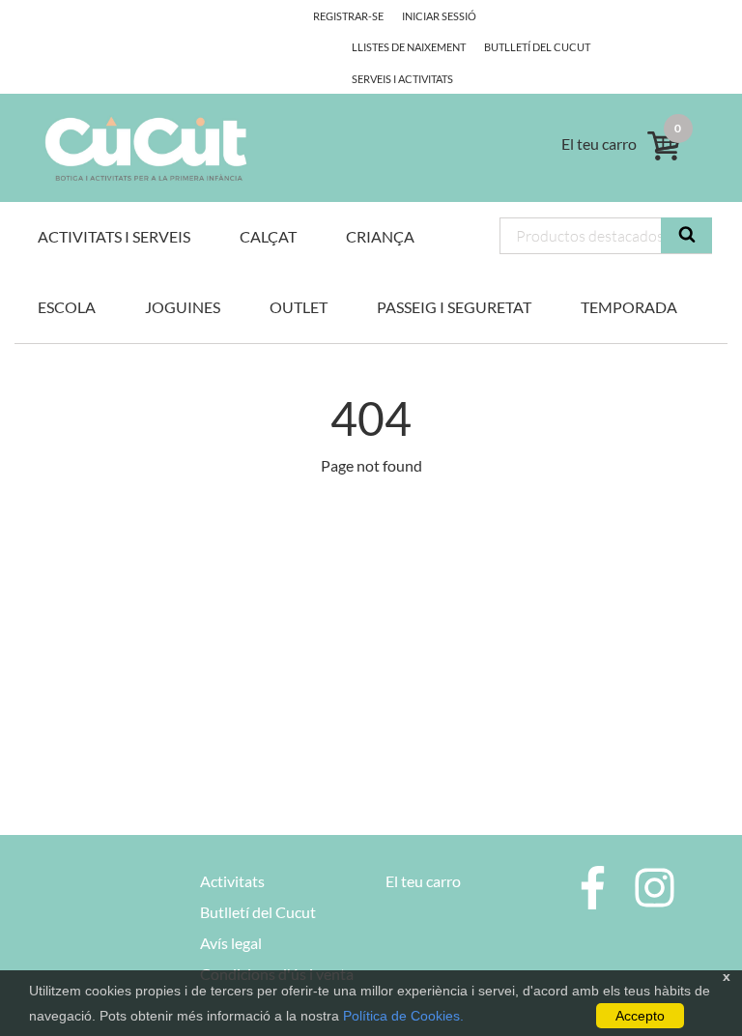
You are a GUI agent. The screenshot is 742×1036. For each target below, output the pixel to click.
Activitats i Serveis (114, 236)
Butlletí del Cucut (537, 47)
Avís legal (231, 943)
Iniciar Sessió (439, 16)
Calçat (268, 236)
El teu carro (423, 881)
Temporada (629, 307)
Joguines (182, 307)
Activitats (232, 881)
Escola (67, 307)
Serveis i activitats (402, 78)
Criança (380, 236)
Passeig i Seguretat (454, 307)
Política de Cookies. (403, 1015)
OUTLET (299, 307)
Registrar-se (348, 16)
